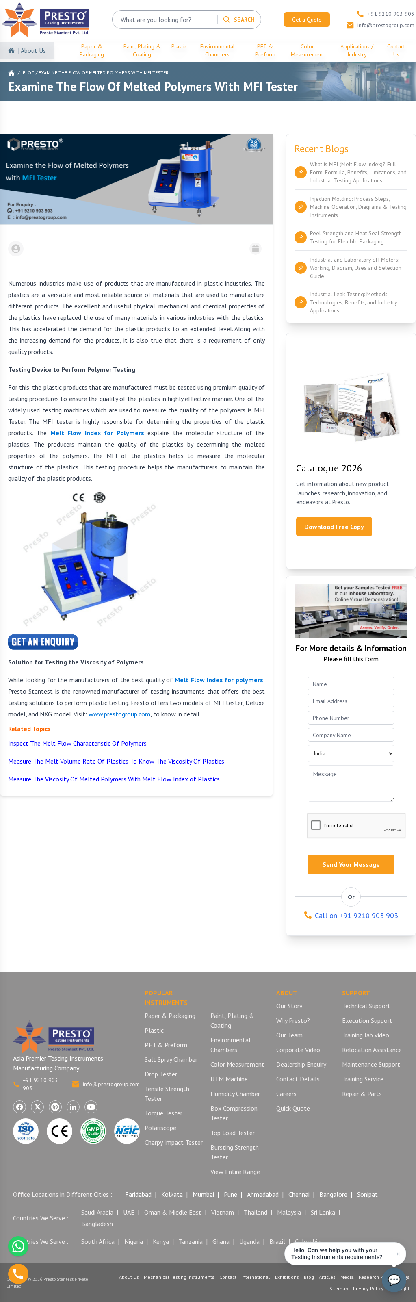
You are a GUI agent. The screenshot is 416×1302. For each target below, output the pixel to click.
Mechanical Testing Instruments (179, 1277)
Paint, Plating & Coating (142, 50)
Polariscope (160, 1128)
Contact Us (396, 50)
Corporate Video (298, 1050)
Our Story (289, 1006)
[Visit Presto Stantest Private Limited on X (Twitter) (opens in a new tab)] (37, 1106)
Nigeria (133, 1241)
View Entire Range (235, 1171)
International (255, 1277)
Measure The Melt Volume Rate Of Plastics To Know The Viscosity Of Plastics (116, 761)
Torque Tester (163, 1113)
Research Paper (376, 1277)
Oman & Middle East (173, 1212)
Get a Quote (307, 19)
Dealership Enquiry (301, 1064)
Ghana (221, 1241)
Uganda (249, 1241)
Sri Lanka (323, 1212)
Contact (227, 1277)
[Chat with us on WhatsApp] (18, 1246)
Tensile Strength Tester (167, 1093)
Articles (327, 1277)
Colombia (308, 1241)
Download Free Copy (334, 527)
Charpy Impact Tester (174, 1142)
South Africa (98, 1241)
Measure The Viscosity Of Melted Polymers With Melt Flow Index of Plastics (114, 779)
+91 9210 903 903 (40, 1084)
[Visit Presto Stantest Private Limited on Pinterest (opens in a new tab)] (55, 1106)
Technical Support (366, 1006)
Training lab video (365, 1035)
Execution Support (367, 1020)
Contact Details (298, 1079)
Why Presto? (293, 1020)
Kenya (161, 1241)
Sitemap (338, 1288)
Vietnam (222, 1212)
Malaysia (289, 1212)
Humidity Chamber (235, 1093)
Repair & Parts (362, 1093)
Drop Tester (161, 1074)
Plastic (179, 46)
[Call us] (18, 1274)
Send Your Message (351, 864)
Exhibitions (287, 1277)
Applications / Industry (356, 50)
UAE (128, 1212)
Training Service (363, 1079)
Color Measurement (307, 50)
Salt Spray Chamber (171, 1059)
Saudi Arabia (97, 1212)
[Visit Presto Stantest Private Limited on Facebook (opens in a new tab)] (19, 1106)
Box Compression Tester (234, 1113)
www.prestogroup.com (119, 714)
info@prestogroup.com (111, 1084)
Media (347, 1277)
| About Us (32, 50)
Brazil (277, 1241)
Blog (29, 72)
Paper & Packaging (92, 50)
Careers (286, 1093)
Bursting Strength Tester (234, 1152)
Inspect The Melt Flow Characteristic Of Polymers (77, 743)
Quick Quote (293, 1108)
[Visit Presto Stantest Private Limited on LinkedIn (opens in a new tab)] (73, 1106)
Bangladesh (97, 1224)
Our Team (289, 1035)
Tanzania (191, 1241)
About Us (129, 1277)
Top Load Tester (232, 1132)
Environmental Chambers (217, 50)
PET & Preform (265, 50)
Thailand (255, 1212)
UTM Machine (229, 1079)
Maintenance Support (371, 1064)
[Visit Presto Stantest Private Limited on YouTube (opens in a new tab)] (91, 1106)
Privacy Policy (368, 1288)
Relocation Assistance (372, 1050)
